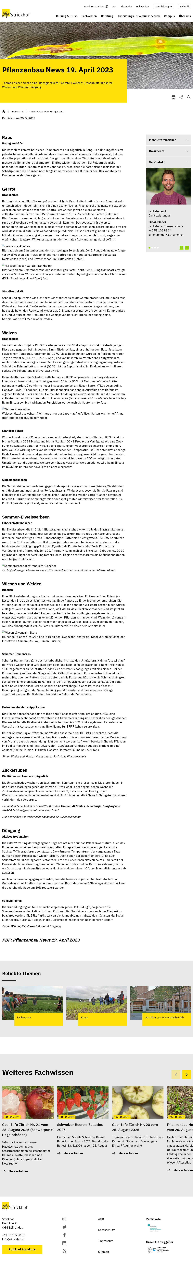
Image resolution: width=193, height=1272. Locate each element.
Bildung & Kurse (66, 16)
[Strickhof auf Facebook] (64, 1235)
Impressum (105, 1241)
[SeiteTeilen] (181, 97)
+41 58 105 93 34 (160, 230)
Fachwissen (89, 16)
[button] (149, 248)
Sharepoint (126, 6)
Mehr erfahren (18, 1171)
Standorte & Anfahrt (94, 6)
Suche (183, 6)
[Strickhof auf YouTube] (64, 1251)
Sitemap (103, 1252)
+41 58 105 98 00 (13, 1235)
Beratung (107, 16)
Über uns (185, 16)
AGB (101, 1219)
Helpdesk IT (142, 6)
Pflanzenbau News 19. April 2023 (47, 111)
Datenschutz (106, 1230)
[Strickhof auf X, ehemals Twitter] (64, 1227)
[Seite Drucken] (173, 97)
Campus (169, 16)
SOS (114, 6)
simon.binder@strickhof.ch (166, 235)
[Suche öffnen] (189, 97)
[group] (32, 1006)
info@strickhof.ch (13, 1239)
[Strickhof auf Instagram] (64, 1219)
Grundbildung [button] (162, 6)
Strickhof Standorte (22, 1249)
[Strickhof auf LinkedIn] (64, 1243)
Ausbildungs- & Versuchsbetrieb (139, 16)
